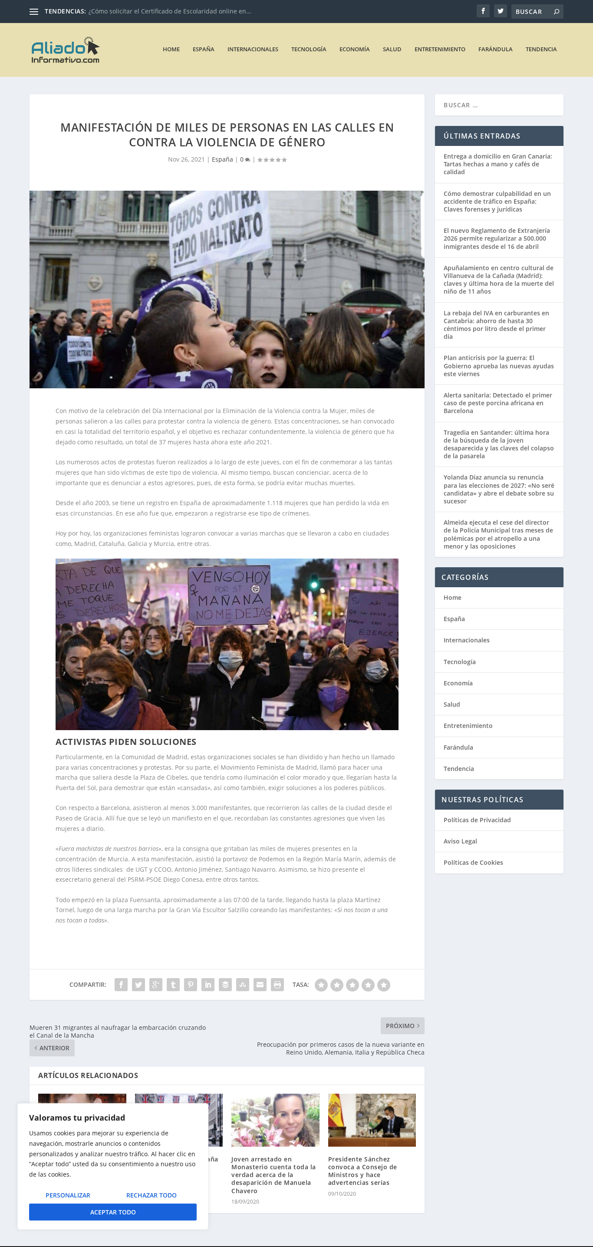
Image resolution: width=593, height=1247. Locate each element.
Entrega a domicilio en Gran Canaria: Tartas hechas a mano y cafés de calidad (498, 164)
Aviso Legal (460, 841)
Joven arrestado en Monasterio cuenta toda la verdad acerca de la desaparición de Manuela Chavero (273, 1175)
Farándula (495, 49)
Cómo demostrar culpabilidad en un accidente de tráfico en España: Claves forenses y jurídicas (497, 201)
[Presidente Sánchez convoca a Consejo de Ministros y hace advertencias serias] (372, 1120)
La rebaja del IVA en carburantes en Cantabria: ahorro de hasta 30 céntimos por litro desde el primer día (496, 325)
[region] (112, 1166)
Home (171, 49)
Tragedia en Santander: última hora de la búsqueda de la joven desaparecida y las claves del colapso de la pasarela (499, 444)
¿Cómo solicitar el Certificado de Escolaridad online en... (170, 11)
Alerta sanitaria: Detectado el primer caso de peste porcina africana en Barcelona (498, 403)
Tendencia (541, 49)
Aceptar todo (113, 1212)
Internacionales (252, 49)
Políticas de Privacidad (477, 820)
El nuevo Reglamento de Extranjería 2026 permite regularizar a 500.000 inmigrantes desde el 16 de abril (497, 238)
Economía (354, 49)
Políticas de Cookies (473, 862)
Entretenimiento (440, 49)
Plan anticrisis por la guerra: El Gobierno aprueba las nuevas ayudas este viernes (499, 365)
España (203, 49)
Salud (392, 49)
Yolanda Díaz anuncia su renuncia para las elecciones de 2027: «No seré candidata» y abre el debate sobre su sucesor (499, 489)
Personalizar (68, 1195)
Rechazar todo (151, 1195)
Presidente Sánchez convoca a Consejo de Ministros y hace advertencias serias (362, 1171)
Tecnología (308, 49)
